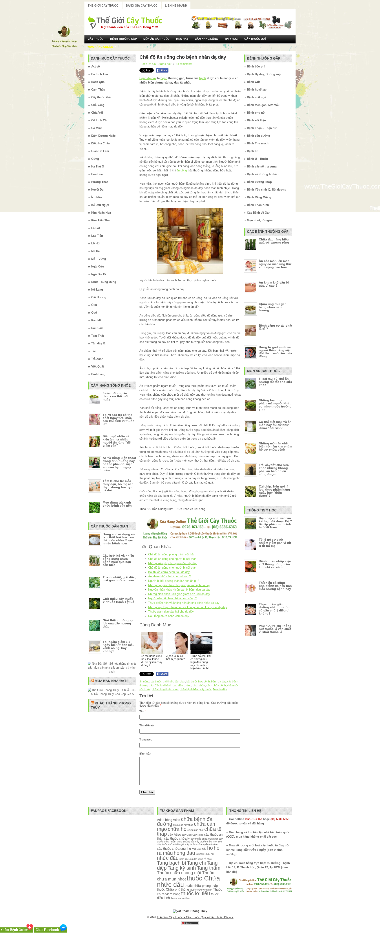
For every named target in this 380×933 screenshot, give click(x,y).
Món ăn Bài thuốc (156, 38)
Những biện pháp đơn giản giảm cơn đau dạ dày (179, 594)
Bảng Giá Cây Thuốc (141, 5)
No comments (183, 63)
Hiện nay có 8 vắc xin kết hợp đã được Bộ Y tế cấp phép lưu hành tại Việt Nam (275, 522)
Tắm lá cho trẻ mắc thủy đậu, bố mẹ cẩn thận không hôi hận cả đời (118, 485)
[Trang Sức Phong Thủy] (190, 539)
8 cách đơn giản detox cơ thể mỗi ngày (115, 396)
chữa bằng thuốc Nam (165, 689)
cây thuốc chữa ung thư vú (176, 848)
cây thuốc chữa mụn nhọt (204, 838)
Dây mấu (201, 849)
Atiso (160, 820)
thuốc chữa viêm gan (201, 889)
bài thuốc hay (194, 681)
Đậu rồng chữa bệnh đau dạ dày (168, 616)
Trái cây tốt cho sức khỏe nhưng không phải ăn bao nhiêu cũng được (274, 469)
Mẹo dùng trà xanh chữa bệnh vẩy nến (117, 504)
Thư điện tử (147, 725)
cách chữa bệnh (216, 685)
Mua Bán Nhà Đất (110, 681)
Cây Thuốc (96, 38)
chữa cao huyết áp (183, 825)
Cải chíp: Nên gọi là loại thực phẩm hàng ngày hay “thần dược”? (274, 491)
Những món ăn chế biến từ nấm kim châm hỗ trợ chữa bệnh (275, 446)
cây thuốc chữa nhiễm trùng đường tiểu (190, 840)
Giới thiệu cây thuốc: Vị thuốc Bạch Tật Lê (119, 600)
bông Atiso (172, 820)
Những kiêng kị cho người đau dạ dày (172, 563)
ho (210, 848)
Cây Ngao (197, 834)
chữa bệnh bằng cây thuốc (196, 689)
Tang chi (196, 863)
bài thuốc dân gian (174, 681)
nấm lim (183, 859)
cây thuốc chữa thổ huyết (170, 844)
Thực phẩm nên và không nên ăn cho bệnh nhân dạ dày (183, 602)
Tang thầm (208, 868)
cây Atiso (174, 834)
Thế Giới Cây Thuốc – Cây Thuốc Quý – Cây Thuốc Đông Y (195, 917)
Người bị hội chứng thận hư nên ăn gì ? (173, 580)
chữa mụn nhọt (195, 830)
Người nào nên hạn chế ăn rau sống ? (172, 598)
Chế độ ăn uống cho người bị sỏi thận (172, 558)
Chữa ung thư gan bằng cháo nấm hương (273, 307)
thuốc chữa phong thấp (201, 886)
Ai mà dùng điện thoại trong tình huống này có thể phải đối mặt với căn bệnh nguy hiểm (119, 464)
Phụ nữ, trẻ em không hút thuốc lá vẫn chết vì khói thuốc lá (275, 629)
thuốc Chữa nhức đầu (188, 881)
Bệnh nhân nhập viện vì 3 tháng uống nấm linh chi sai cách (275, 564)
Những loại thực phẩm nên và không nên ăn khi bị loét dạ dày (187, 607)
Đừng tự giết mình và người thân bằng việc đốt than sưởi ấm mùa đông (275, 351)
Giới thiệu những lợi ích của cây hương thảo (118, 623)
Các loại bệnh (163, 685)
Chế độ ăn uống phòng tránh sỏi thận (171, 554)
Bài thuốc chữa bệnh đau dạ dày (169, 572)
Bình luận (145, 753)
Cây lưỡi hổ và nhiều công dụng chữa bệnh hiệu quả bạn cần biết (118, 560)
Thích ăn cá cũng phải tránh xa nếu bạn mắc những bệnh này (275, 586)
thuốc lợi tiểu (195, 893)
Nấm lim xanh (195, 859)
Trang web (145, 739)
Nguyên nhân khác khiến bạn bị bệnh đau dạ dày (179, 589)
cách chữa (199, 685)
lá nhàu (200, 854)
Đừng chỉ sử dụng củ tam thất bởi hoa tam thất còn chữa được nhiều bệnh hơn (119, 538)
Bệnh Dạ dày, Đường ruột (156, 63)
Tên (142, 711)
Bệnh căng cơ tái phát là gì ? (275, 327)
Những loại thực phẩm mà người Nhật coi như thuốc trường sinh (275, 404)
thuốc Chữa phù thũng (173, 889)
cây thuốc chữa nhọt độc (208, 841)
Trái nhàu (176, 898)
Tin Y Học (231, 38)
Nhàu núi (209, 854)
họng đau (184, 853)
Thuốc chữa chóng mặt (179, 872)
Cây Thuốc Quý (255, 38)
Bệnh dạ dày (147, 78)
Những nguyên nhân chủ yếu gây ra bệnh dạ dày (179, 585)
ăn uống (182, 170)
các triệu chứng (182, 685)
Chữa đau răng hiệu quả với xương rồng (274, 241)
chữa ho (177, 829)
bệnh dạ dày (218, 681)
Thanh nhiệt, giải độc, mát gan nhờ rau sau (119, 578)
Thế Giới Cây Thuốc (103, 5)
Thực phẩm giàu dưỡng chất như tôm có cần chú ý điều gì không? (274, 608)
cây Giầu (187, 834)
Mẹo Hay (182, 38)
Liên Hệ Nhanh (176, 5)
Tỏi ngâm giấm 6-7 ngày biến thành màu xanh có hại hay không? (119, 646)
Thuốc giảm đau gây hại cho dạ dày (171, 611)
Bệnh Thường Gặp (123, 38)
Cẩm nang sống (206, 38)
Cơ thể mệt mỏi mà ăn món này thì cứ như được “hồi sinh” (275, 425)
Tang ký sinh (182, 868)
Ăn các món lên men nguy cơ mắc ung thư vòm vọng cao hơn (275, 264)
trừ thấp (186, 898)
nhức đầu (168, 858)
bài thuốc (156, 681)
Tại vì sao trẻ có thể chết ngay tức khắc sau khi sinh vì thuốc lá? (118, 419)
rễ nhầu (208, 859)
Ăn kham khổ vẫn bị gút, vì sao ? (169, 576)
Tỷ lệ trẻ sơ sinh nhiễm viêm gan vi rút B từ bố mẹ (275, 542)
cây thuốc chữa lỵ (177, 838)
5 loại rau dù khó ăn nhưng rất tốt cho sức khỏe (275, 382)
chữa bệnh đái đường (185, 822)
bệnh (164, 78)
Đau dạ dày (220, 689)
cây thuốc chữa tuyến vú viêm (201, 844)
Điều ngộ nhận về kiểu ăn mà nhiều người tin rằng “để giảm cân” (117, 441)
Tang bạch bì (171, 863)
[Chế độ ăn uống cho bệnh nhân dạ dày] (190, 241)
